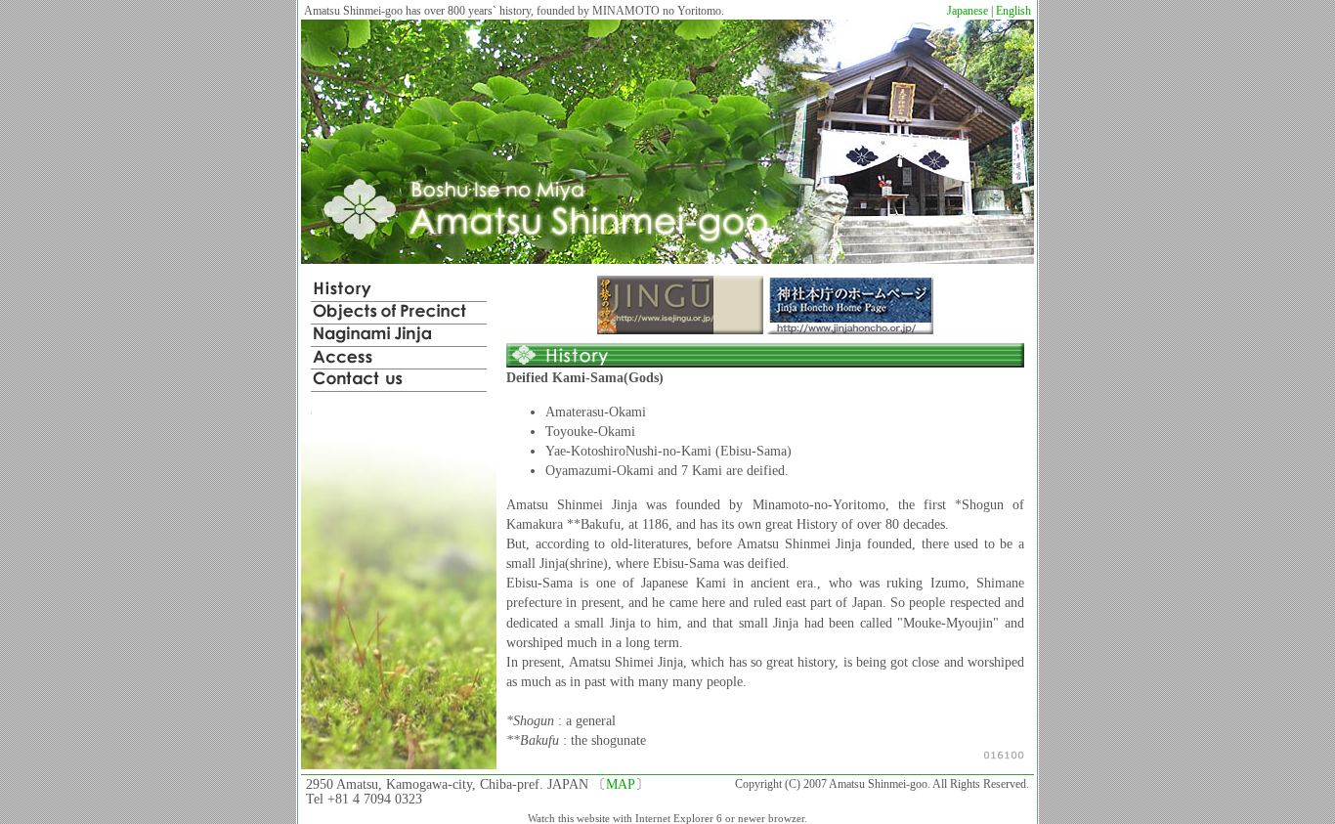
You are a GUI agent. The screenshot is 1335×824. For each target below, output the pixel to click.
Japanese (967, 11)
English (1013, 11)
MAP (620, 784)
